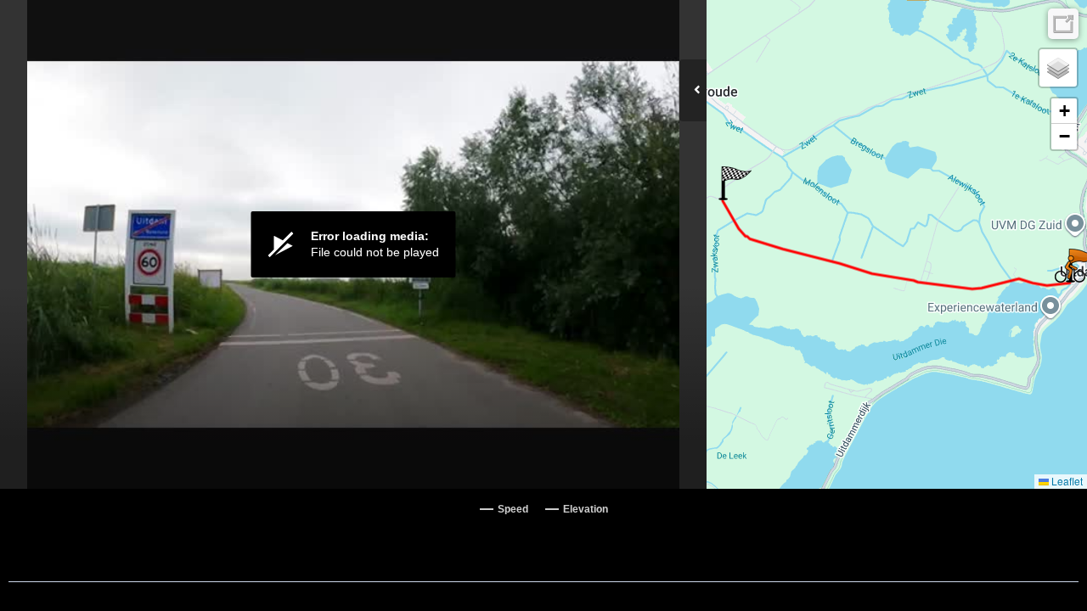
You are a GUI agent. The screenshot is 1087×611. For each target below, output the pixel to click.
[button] (735, 183)
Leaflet (1066, 481)
